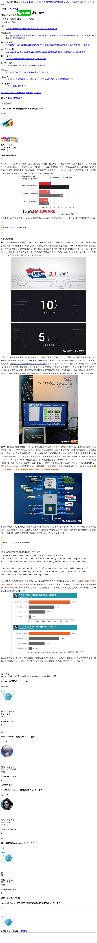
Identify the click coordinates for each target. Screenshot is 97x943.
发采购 (66, 2)
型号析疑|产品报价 (19, 29)
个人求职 (30, 29)
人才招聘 (17, 93)
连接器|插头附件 (34, 45)
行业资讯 (40, 79)
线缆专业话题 (59, 79)
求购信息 (53, 29)
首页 (3, 93)
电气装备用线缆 (39, 36)
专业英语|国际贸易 (40, 72)
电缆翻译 (59, 2)
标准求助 (9, 66)
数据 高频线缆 (15, 98)
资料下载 (29, 93)
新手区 (8, 29)
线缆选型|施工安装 (13, 79)
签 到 (9, 103)
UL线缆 (24, 45)
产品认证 (21, 72)
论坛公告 (9, 86)
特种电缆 (44, 45)
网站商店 (87, 2)
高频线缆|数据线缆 (56, 45)
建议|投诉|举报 (19, 86)
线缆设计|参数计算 (29, 79)
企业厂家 (42, 59)
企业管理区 (49, 79)
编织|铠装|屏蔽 (48, 52)
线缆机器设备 (20, 59)
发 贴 (3, 103)
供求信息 (46, 29)
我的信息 (39, 2)
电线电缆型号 (49, 2)
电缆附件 (65, 36)
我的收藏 (73, 2)
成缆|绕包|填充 (36, 52)
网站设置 (37, 93)
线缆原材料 (10, 59)
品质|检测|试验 (12, 72)
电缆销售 (29, 72)
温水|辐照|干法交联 (62, 52)
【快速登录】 (13, 9)
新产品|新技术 (70, 45)
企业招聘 (38, 29)
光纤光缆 (73, 36)
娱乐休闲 (69, 79)
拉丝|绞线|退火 (12, 52)
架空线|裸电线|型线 (14, 36)
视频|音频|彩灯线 (83, 45)
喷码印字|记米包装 (77, 52)
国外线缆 (9, 45)
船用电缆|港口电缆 (17, 38)
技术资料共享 (26, 66)
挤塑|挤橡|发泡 (24, 52)
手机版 (4, 2)
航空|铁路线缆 (82, 36)
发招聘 (80, 2)
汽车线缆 (17, 45)
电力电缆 (50, 36)
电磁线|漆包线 (27, 36)
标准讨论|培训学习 (40, 66)
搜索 (23, 93)
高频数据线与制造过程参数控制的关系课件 (28, 364)
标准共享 (17, 66)
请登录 (23, 2)
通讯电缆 (58, 36)
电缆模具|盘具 (32, 59)
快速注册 (30, 2)
